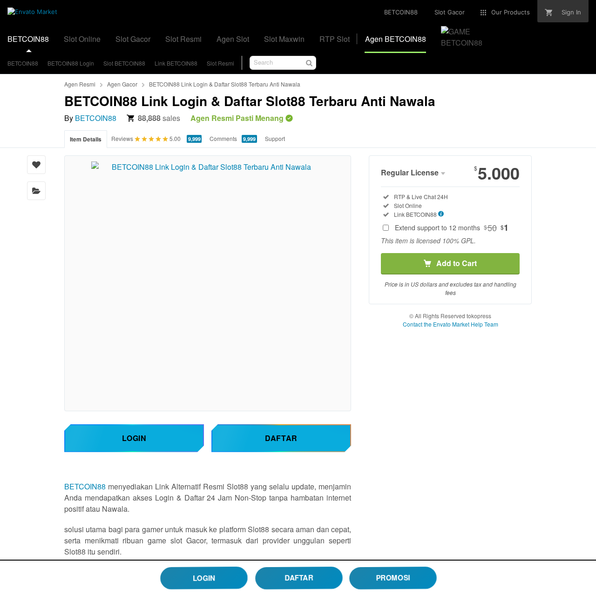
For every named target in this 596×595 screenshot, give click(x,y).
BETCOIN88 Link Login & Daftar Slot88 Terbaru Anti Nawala (224, 84)
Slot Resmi (220, 63)
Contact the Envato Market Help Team (450, 324)
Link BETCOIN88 (176, 63)
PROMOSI (393, 577)
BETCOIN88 (22, 63)
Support (275, 138)
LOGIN (204, 577)
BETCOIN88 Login (70, 63)
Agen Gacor (122, 84)
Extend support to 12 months (451, 227)
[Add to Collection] (36, 190)
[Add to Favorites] (36, 164)
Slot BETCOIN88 (124, 63)
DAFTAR (299, 577)
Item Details (86, 139)
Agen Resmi (79, 84)
